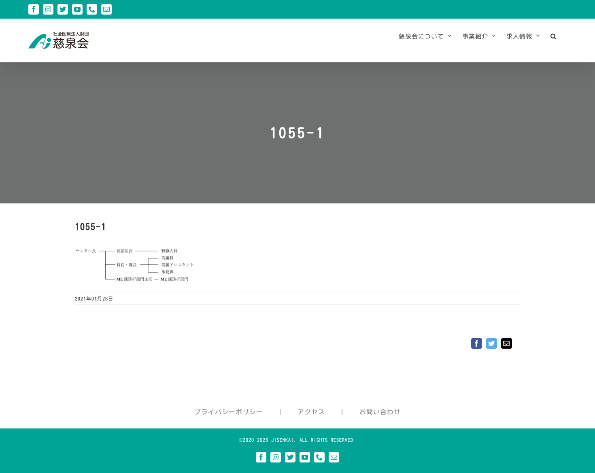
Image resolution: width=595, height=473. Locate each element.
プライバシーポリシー (228, 412)
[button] (553, 36)
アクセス (311, 412)
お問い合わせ (380, 412)
